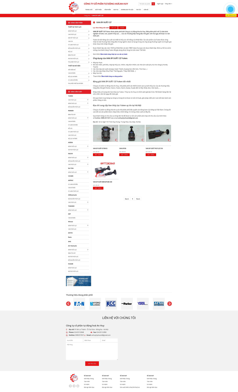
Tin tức (138, 9)
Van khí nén (71, 73)
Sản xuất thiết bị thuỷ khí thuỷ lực (130, 387)
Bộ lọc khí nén (72, 76)
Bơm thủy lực (72, 31)
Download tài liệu (127, 9)
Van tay (70, 41)
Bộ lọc (70, 51)
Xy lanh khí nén (73, 80)
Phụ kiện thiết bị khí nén (75, 83)
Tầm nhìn (87, 381)
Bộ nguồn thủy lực (74, 48)
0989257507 (79, 335)
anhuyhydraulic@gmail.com (100, 335)
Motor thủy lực (73, 58)
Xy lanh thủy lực (73, 45)
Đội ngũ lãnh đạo (89, 387)
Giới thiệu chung (89, 378)
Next (138, 199)
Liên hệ (146, 9)
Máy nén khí (71, 69)
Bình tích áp (71, 55)
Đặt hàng (98, 155)
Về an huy (87, 376)
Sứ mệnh (86, 384)
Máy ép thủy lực (73, 38)
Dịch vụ (116, 9)
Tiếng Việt (168, 4)
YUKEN (122, 28)
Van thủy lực (72, 34)
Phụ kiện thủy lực (73, 62)
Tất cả (113, 28)
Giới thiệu (98, 9)
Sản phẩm (107, 9)
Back (127, 199)
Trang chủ (88, 9)
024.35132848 (79, 332)
